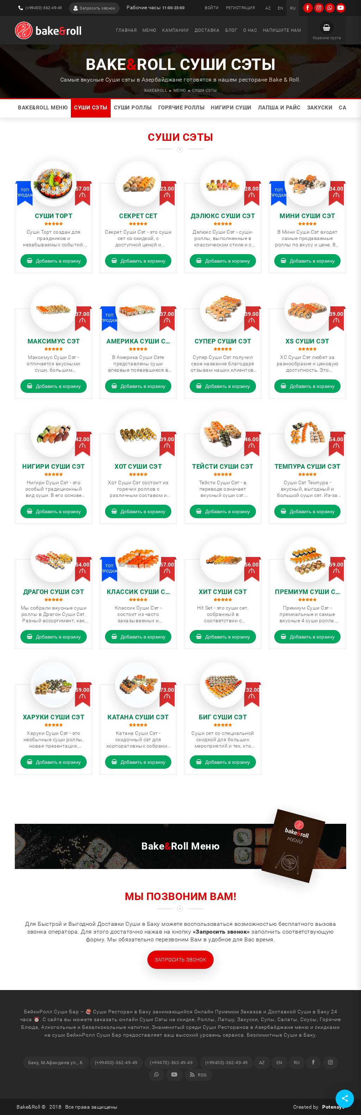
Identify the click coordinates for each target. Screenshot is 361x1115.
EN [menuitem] (279, 1062)
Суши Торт (54, 216)
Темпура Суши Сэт (308, 466)
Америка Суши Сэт (138, 341)
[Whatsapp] (156, 1075)
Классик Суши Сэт (138, 592)
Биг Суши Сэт (223, 717)
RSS (202, 1075)
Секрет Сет (138, 216)
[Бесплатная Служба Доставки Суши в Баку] (48, 30)
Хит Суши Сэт (223, 591)
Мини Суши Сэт (307, 216)
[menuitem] (268, 8)
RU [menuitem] (297, 1062)
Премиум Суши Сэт (307, 592)
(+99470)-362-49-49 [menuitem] (171, 1062)
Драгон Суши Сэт (53, 591)
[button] (326, 30)
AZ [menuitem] (262, 1062)
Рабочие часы (155, 7)
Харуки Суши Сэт (54, 717)
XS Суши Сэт (307, 341)
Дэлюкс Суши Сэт (223, 216)
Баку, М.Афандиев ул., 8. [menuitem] (56, 1062)
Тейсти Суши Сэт (222, 466)
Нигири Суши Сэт (53, 466)
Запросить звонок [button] (180, 960)
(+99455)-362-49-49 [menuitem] (226, 1062)
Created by (319, 1107)
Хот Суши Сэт (138, 466)
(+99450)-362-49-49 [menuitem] (116, 1062)
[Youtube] (174, 1075)
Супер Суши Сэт (223, 341)
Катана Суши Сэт (138, 717)
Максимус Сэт (53, 341)
